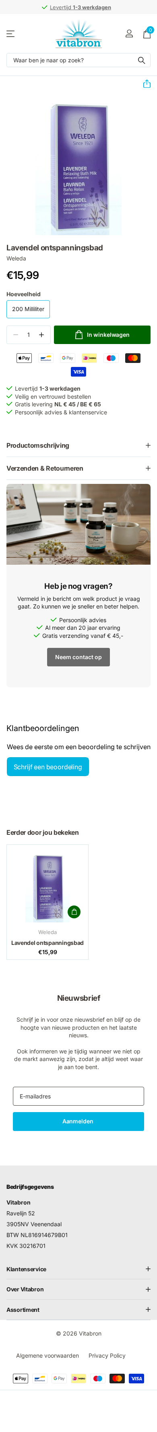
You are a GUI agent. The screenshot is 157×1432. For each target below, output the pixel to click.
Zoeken (142, 60)
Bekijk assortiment (11, 33)
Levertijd (80, 7)
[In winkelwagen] (74, 911)
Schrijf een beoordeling (48, 767)
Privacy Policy (107, 1355)
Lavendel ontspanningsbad (47, 942)
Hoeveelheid (23, 294)
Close (78, 1269)
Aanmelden (78, 1121)
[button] (144, 84)
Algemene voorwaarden (47, 1355)
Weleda (16, 258)
